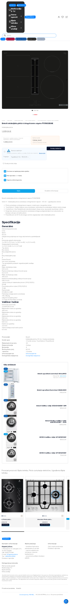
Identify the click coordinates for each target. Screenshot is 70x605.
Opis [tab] (18, 191)
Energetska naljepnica (33, 356)
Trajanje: (6, 157)
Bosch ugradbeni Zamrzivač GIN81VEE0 (51, 390)
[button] (62, 17)
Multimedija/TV (7, 568)
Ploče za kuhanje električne (30, 120)
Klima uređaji (6, 572)
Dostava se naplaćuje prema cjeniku (18, 171)
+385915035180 (10, 556)
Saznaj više (42, 153)
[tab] (32, 110)
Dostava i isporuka (8, 558)
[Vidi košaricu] (66, 17)
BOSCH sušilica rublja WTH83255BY (53, 437)
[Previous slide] (3, 79)
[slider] (35, 531)
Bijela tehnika (9, 120)
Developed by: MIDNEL (27, 594)
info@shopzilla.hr (12, 554)
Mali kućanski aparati (8, 566)
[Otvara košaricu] (66, 601)
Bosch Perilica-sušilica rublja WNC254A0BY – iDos (55, 421)
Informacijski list (31, 354)
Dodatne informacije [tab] (51, 191)
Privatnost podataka (8, 588)
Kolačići (18, 588)
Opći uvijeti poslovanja (55, 546)
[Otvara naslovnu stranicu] (38, 17)
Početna (3, 120)
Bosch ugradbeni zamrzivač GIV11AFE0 (52, 373)
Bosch (13, 365)
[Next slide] (66, 79)
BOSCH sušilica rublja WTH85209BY (53, 453)
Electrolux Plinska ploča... (21, 519)
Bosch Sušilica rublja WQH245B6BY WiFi (51, 406)
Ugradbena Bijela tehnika (18, 120)
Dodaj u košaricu (55, 148)
